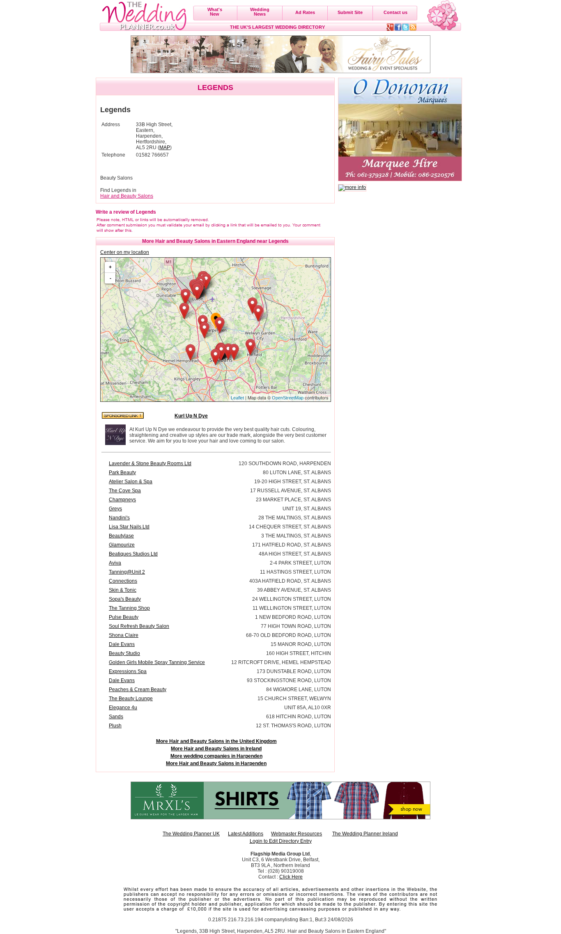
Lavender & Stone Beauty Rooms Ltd (150, 463)
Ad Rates (305, 12)
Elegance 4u (123, 707)
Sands (116, 717)
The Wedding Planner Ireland (365, 834)
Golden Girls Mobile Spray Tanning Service (157, 662)
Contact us (395, 12)
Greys (115, 509)
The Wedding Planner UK (191, 834)
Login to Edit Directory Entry (281, 841)
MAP (164, 147)
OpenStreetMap (287, 397)
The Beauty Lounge (131, 698)
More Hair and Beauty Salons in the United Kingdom (216, 741)
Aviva (115, 563)
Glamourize (122, 545)
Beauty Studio (124, 653)
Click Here (291, 877)
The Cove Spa (125, 491)
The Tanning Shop (129, 608)
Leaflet (237, 397)
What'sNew (214, 11)
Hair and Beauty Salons (126, 196)
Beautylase (121, 536)
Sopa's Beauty (125, 599)
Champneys (122, 500)
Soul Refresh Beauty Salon (139, 626)
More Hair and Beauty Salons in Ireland (216, 749)
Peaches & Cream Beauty (137, 689)
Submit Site (350, 12)
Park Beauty (122, 472)
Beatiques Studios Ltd (133, 554)
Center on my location (124, 252)
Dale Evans (122, 644)
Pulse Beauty (123, 617)
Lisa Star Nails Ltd (129, 527)
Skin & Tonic (122, 590)
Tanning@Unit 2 (127, 572)
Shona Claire (123, 635)
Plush (115, 726)
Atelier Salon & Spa (130, 481)
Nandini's (119, 518)
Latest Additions (245, 834)
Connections (123, 581)
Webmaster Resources (296, 834)
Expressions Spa (128, 671)
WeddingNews (259, 11)
